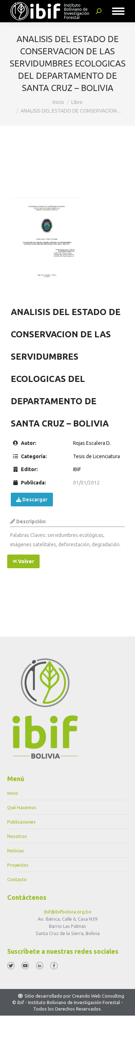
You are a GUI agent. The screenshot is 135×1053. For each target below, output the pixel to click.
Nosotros (17, 836)
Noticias (15, 850)
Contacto (17, 879)
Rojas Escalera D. (92, 443)
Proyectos (17, 864)
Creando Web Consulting (98, 995)
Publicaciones (21, 821)
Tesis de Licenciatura (96, 456)
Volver (25, 561)
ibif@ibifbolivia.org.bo (67, 911)
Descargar (34, 499)
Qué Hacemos (21, 807)
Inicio (12, 793)
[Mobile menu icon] (118, 11)
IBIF (77, 469)
